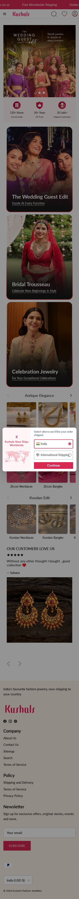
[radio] (53, 443)
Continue (53, 465)
